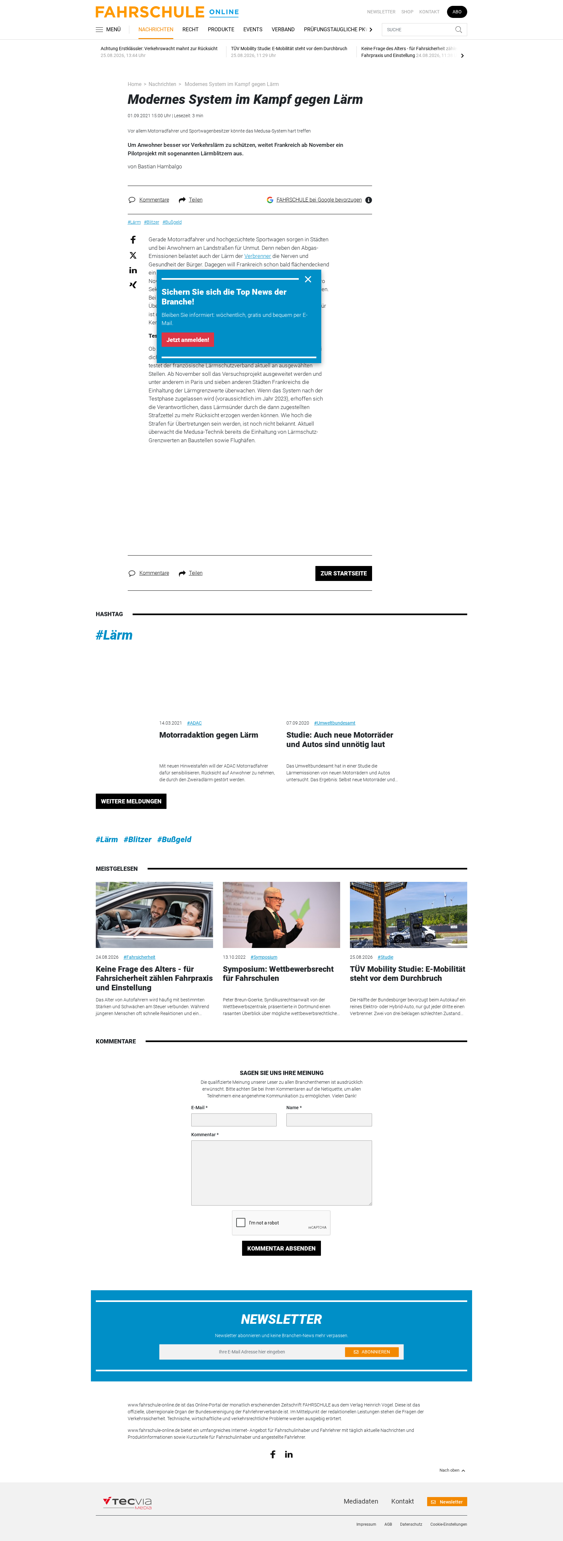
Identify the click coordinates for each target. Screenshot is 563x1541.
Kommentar (203, 1134)
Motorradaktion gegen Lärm (208, 735)
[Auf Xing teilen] (133, 284)
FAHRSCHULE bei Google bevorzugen (319, 200)
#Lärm (114, 635)
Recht (190, 29)
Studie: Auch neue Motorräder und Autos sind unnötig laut (339, 739)
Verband (283, 29)
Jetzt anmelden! (187, 339)
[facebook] (272, 1454)
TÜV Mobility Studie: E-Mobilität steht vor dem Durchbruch (407, 974)
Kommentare (154, 200)
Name (292, 1107)
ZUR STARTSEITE (344, 573)
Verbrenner (257, 256)
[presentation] (462, 55)
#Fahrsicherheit (139, 957)
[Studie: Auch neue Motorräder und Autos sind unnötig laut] (345, 681)
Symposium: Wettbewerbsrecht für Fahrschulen (278, 974)
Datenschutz (411, 1524)
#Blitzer (138, 839)
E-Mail (198, 1107)
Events (253, 29)
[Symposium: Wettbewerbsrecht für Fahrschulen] (281, 915)
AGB (388, 1524)
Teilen (196, 200)
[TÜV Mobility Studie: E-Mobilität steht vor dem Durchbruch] (408, 915)
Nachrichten (155, 29)
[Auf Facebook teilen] (133, 239)
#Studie (385, 957)
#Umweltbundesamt (334, 723)
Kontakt (429, 11)
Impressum (366, 1524)
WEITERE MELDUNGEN (131, 801)
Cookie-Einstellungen (448, 1524)
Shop (407, 11)
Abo (457, 11)
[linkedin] (289, 1453)
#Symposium (264, 957)
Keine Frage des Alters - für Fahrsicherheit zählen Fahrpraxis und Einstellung (154, 979)
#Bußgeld (174, 839)
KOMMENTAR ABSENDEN (281, 1248)
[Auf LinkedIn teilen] (133, 269)
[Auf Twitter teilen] (133, 254)
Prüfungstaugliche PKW (337, 29)
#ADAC (194, 723)
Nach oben (449, 1470)
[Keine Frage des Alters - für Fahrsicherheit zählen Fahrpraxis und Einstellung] (154, 915)
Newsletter (381, 11)
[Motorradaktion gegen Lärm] (218, 681)
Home (134, 84)
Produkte (221, 29)
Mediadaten (361, 1501)
